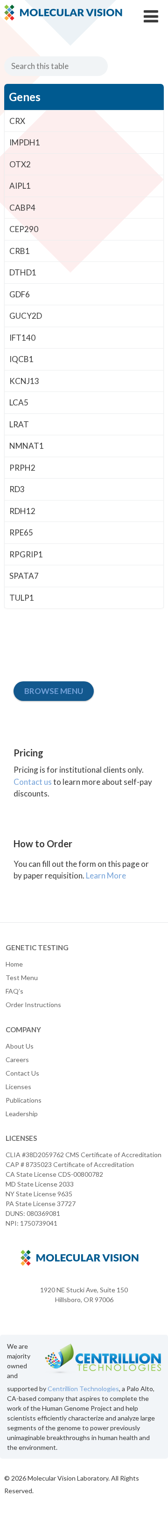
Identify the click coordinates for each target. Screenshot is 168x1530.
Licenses (18, 1087)
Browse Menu (53, 691)
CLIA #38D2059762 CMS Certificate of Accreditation (83, 1155)
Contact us (33, 782)
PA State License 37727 (41, 1204)
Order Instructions (33, 1005)
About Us (20, 1046)
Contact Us (22, 1073)
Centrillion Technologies (83, 1389)
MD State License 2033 (40, 1184)
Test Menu (22, 977)
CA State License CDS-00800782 (54, 1174)
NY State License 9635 (39, 1194)
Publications (24, 1100)
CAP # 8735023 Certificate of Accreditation (70, 1164)
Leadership (22, 1114)
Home (14, 964)
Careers (17, 1059)
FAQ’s (14, 991)
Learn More (106, 875)
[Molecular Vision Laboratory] (63, 17)
